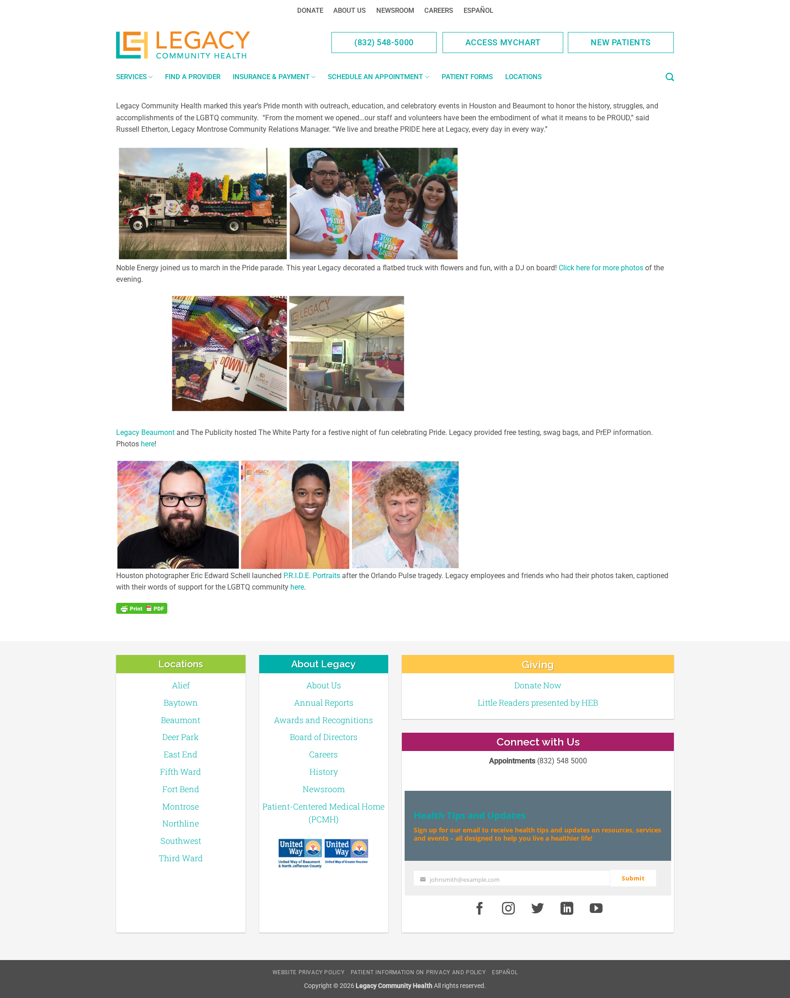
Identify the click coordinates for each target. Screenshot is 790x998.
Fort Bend (180, 788)
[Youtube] (596, 909)
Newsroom (395, 10)
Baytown (181, 702)
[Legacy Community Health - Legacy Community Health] (197, 45)
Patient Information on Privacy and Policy (418, 972)
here (148, 444)
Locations (523, 77)
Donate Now (537, 685)
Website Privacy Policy (308, 972)
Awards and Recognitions (323, 719)
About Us (349, 10)
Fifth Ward (180, 771)
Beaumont (180, 719)
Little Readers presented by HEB (538, 702)
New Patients (621, 42)
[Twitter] (537, 909)
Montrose (180, 806)
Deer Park (180, 736)
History (324, 771)
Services (131, 77)
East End (181, 754)
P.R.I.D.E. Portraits (311, 575)
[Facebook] (479, 909)
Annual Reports (323, 702)
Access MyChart (503, 42)
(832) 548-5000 (384, 42)
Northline (180, 823)
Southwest (180, 840)
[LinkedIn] (567, 909)
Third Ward (181, 858)
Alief (181, 685)
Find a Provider (192, 77)
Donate (310, 10)
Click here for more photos (601, 267)
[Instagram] (509, 909)
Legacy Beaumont (145, 432)
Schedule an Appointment (375, 77)
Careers (438, 10)
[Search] (670, 77)
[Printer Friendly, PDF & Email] (141, 608)
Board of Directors (324, 736)
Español (478, 10)
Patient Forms (467, 77)
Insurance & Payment (271, 77)
